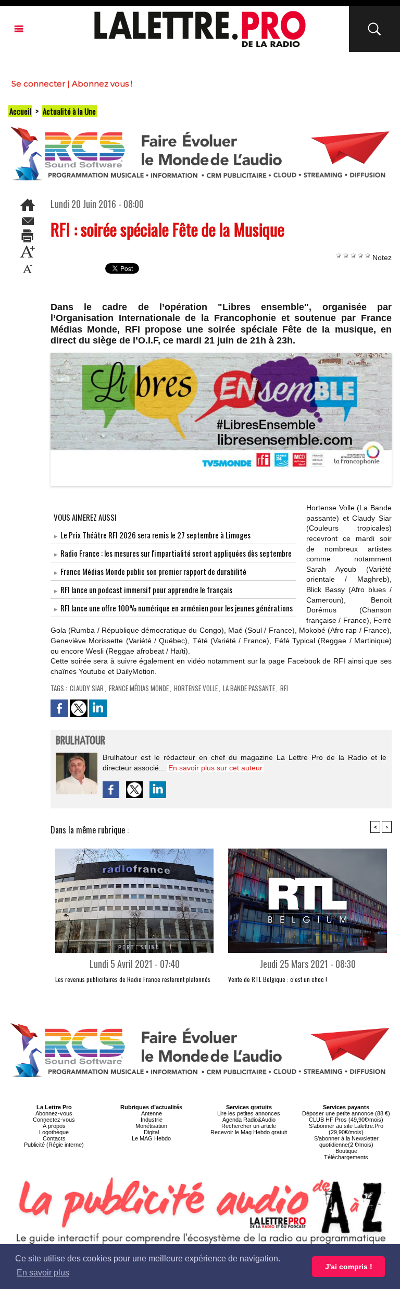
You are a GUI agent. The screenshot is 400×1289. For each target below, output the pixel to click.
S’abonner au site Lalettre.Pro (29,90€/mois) (346, 1129)
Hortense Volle (196, 688)
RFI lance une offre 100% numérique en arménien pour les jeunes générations (176, 607)
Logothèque (54, 1132)
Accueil (20, 111)
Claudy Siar (87, 688)
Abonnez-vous (53, 1113)
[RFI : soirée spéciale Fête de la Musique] (221, 356)
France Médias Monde (139, 688)
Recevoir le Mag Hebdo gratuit (248, 1132)
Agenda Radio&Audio (249, 1119)
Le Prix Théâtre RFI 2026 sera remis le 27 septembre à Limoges (155, 535)
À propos (54, 1126)
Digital (151, 1132)
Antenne (151, 1113)
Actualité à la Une (69, 111)
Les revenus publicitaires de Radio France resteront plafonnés (132, 979)
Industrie (151, 1119)
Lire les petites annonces (248, 1113)
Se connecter (38, 84)
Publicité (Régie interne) (54, 1144)
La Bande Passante (249, 688)
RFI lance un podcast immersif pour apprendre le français (146, 589)
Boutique (346, 1151)
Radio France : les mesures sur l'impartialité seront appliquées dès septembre (176, 553)
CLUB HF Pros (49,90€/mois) (346, 1119)
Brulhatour (80, 741)
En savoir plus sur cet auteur (215, 768)
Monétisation (151, 1126)
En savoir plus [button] (43, 1272)
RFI (284, 688)
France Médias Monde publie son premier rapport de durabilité (153, 571)
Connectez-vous (54, 1119)
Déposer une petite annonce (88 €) (346, 1113)
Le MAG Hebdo (151, 1138)
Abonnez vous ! (102, 84)
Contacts (54, 1138)
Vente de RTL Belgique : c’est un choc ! (277, 979)
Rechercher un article (248, 1126)
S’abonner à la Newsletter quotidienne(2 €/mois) (346, 1141)
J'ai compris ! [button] (348, 1266)
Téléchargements (346, 1157)
